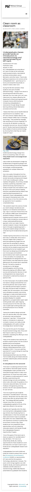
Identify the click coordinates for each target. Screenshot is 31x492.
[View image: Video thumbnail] (15, 149)
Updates (22, 28)
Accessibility (22, 486)
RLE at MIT (8, 28)
